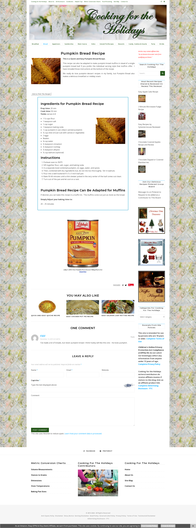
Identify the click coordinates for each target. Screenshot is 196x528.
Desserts (121, 44)
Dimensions (36, 480)
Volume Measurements (41, 469)
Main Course (82, 44)
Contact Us (124, 1)
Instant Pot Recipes (107, 44)
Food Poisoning (107, 1)
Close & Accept (168, 526)
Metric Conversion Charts (92, 1)
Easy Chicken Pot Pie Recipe (79, 316)
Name (34, 370)
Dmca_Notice (69, 516)
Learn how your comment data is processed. (83, 433)
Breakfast (35, 44)
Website (105, 370)
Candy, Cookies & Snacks (138, 44)
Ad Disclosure (60, 1)
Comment (35, 395)
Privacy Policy (121, 516)
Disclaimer (59, 516)
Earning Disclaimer (82, 516)
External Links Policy (107, 516)
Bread (45, 44)
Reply (133, 337)
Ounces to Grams (39, 475)
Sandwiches (69, 44)
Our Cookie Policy (149, 526)
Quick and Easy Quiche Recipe (45, 315)
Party (153, 44)
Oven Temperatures (40, 486)
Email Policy (94, 516)
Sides (93, 44)
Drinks (161, 44)
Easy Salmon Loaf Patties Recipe (118, 315)
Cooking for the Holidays (39, 1)
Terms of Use (132, 516)
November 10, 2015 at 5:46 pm (50, 339)
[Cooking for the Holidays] (98, 22)
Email (69, 370)
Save (131, 285)
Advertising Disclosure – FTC (98, 519)
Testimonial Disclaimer (146, 516)
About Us (51, 1)
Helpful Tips (79, 1)
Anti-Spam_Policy (47, 516)
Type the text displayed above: (44, 385)
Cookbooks (69, 1)
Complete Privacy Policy (149, 367)
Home (127, 469)
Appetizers (56, 44)
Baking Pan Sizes (38, 491)
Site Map (116, 1)
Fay (43, 336)
